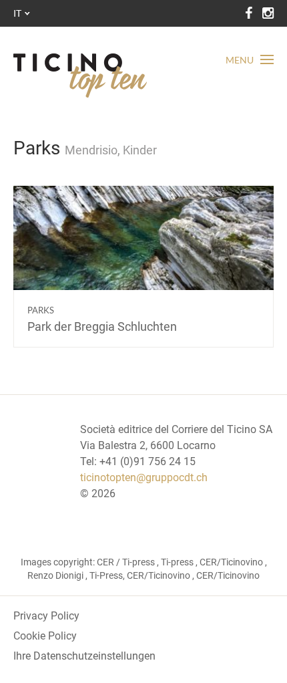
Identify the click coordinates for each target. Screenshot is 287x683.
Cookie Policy (45, 636)
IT (17, 13)
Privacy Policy (46, 615)
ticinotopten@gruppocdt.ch (144, 477)
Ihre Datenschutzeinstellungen (84, 656)
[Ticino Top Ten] (80, 75)
